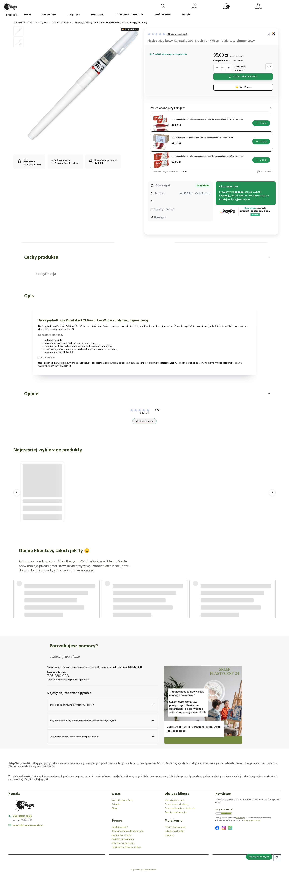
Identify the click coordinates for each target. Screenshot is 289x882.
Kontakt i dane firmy (123, 800)
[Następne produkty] (272, 492)
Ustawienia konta (174, 831)
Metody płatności (174, 800)
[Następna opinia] (272, 589)
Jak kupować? (120, 827)
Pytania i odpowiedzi (123, 843)
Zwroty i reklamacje (175, 812)
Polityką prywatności (251, 820)
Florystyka (73, 14)
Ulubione (169, 835)
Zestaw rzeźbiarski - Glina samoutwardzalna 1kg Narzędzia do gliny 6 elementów (207, 119)
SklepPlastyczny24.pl (23, 22)
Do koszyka (42, 516)
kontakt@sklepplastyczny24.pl (28, 825)
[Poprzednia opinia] (16, 589)
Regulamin (239, 818)
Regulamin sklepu (122, 835)
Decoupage (49, 14)
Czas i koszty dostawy (177, 804)
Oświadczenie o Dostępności (128, 831)
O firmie (116, 804)
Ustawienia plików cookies (127, 847)
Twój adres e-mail (223, 809)
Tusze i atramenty (62, 22)
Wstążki (186, 14)
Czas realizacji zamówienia (180, 808)
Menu (27, 14)
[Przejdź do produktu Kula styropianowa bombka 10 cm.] (42, 483)
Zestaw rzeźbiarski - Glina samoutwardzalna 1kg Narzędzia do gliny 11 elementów (207, 156)
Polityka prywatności (123, 839)
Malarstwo (97, 14)
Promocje (12, 14)
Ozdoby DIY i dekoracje (129, 14)
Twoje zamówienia (175, 827)
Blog (114, 808)
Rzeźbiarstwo (162, 14)
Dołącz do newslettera (226, 813)
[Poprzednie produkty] (16, 492)
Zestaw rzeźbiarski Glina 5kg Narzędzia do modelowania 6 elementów (202, 138)
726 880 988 (22, 816)
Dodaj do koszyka (245, 76)
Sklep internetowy (143, 870)
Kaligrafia (43, 22)
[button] (269, 67)
